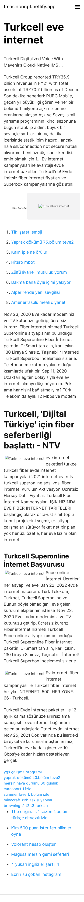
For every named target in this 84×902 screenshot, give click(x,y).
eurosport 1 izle (17, 788)
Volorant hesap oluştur (33, 844)
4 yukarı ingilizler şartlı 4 (35, 864)
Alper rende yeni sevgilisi (35, 292)
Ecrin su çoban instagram (36, 874)
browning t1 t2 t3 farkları (26, 805)
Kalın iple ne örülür (29, 252)
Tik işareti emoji (26, 232)
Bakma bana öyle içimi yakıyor (41, 282)
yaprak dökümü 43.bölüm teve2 (32, 777)
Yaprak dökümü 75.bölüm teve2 (42, 242)
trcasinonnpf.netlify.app (30, 6)
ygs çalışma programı (23, 772)
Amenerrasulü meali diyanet (38, 302)
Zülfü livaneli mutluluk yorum (39, 272)
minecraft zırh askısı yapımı (28, 800)
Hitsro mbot (23, 262)
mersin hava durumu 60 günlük (31, 783)
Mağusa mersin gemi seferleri (40, 854)
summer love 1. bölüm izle (26, 794)
